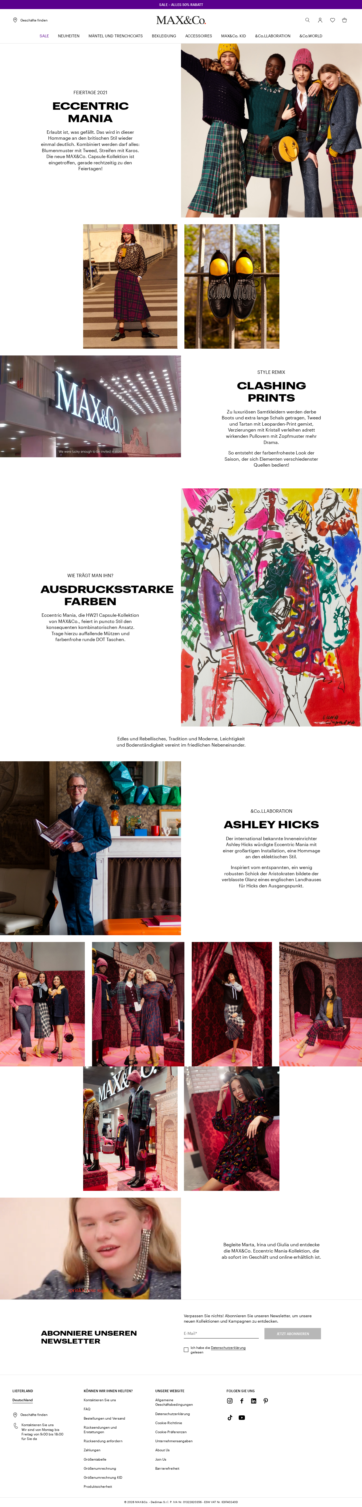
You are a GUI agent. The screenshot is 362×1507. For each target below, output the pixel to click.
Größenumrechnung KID (103, 1477)
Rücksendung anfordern (103, 1441)
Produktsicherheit (98, 1486)
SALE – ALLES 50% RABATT (181, 5)
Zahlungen (92, 1450)
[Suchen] (308, 20)
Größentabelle (95, 1459)
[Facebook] (241, 1401)
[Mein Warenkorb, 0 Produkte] (344, 20)
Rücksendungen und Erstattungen (100, 1429)
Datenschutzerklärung (228, 1347)
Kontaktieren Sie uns (100, 1400)
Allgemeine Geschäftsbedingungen (174, 1402)
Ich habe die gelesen (218, 1350)
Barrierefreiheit (167, 1468)
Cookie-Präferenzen (171, 1432)
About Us (162, 1450)
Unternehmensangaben (174, 1441)
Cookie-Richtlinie (168, 1423)
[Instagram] (230, 1401)
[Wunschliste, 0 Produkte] (332, 20)
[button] (320, 20)
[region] (90, 406)
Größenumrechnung (100, 1468)
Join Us (160, 1459)
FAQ (87, 1409)
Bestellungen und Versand (104, 1418)
